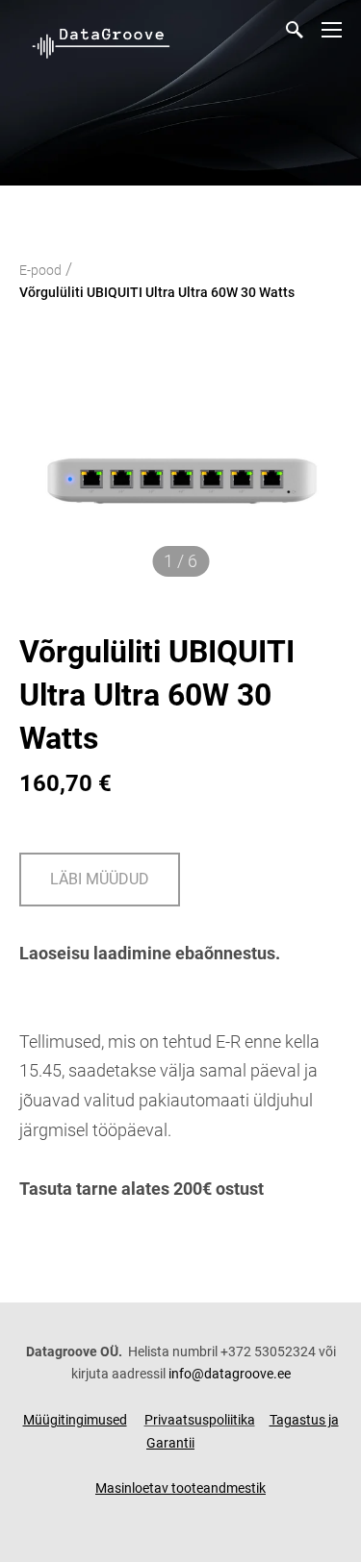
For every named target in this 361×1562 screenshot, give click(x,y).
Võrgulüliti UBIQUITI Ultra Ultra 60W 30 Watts (157, 292)
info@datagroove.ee (229, 1373)
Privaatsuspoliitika (199, 1419)
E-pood (40, 270)
